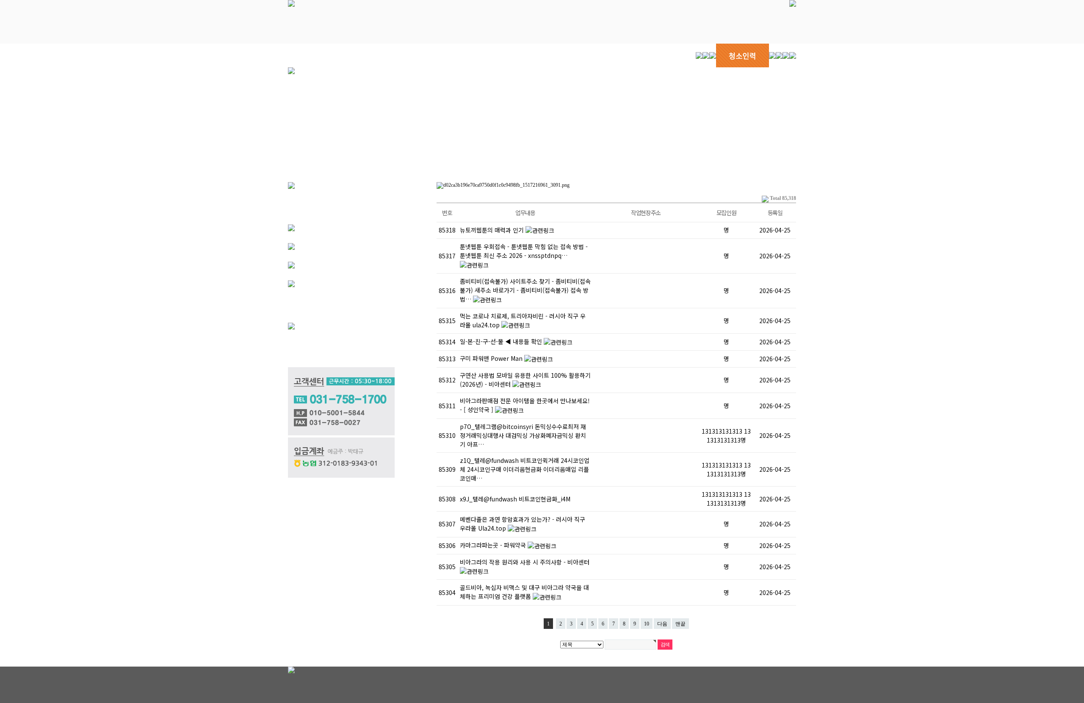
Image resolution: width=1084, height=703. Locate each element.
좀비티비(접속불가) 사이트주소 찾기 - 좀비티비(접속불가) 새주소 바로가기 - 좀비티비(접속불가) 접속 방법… (525, 290)
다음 (662, 624)
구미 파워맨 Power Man (492, 358)
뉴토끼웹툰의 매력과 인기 (492, 230)
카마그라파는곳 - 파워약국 (494, 545)
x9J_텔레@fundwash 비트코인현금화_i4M (515, 499)
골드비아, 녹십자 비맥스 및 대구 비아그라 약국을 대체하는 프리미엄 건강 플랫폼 (524, 592)
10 (646, 624)
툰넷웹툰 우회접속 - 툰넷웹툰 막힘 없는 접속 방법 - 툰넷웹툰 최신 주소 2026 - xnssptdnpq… (524, 251)
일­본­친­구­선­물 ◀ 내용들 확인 (502, 341)
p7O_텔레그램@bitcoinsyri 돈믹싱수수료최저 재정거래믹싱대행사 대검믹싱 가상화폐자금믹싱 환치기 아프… (523, 435)
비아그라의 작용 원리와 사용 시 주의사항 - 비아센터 (524, 562)
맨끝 (680, 624)
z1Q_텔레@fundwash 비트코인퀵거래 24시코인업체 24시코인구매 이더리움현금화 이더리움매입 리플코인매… (524, 469)
